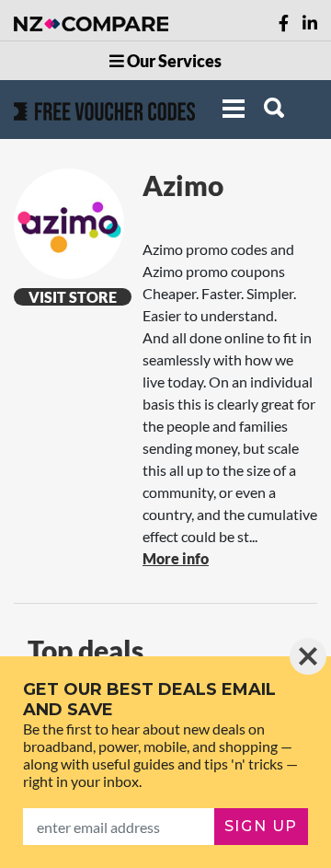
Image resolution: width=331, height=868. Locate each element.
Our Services (173, 61)
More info (176, 558)
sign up (261, 826)
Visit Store (73, 297)
